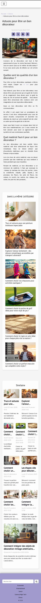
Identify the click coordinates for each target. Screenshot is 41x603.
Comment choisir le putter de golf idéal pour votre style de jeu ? (18, 309)
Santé (20, 591)
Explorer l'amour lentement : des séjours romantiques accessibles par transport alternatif (19, 253)
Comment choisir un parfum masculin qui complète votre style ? (19, 364)
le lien (26, 84)
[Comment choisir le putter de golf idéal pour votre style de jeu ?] (20, 296)
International (20, 588)
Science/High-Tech (20, 594)
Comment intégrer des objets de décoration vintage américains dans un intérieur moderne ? (19, 549)
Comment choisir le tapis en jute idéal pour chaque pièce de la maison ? (20, 337)
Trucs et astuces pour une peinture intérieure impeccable (19, 224)
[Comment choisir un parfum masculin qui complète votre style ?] (20, 352)
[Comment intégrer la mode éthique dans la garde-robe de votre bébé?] (29, 494)
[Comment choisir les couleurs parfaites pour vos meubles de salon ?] (11, 494)
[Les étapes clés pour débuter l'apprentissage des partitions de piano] (29, 460)
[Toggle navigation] (4, 4)
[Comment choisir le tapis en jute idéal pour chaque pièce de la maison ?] (20, 324)
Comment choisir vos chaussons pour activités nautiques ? (19, 281)
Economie (20, 585)
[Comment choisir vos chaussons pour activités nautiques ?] (20, 269)
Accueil (3, 14)
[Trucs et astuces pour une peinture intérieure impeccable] (20, 211)
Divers (10, 14)
